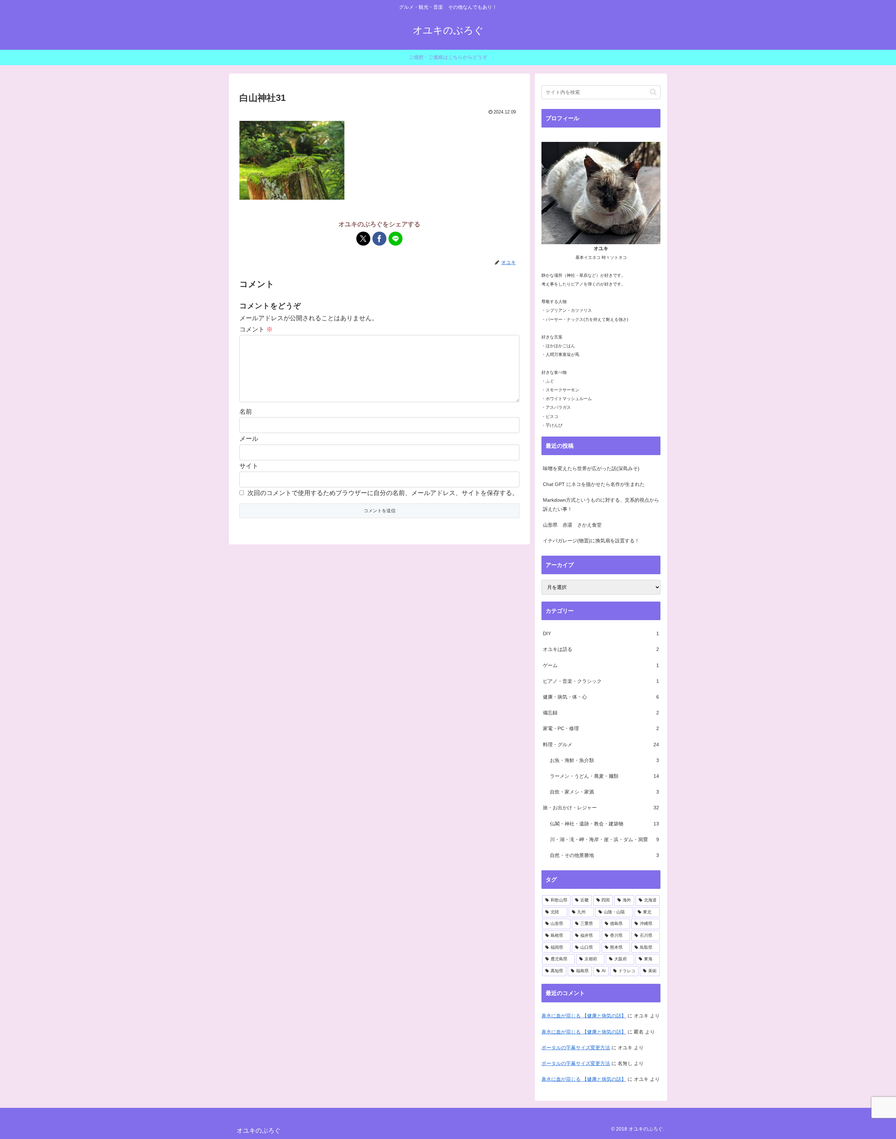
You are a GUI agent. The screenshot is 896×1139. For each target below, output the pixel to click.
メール (248, 438)
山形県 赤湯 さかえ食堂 (572, 525)
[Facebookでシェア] (379, 239)
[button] (653, 92)
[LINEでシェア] (395, 239)
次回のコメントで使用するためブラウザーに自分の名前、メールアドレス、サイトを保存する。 (382, 492)
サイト (248, 465)
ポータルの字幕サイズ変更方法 (575, 1047)
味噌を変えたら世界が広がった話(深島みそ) (591, 468)
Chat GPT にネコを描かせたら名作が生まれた (594, 484)
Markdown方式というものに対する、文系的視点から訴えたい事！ (601, 504)
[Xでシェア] (363, 239)
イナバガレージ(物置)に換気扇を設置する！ (591, 540)
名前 (245, 411)
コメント (256, 329)
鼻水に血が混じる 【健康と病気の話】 (583, 1015)
